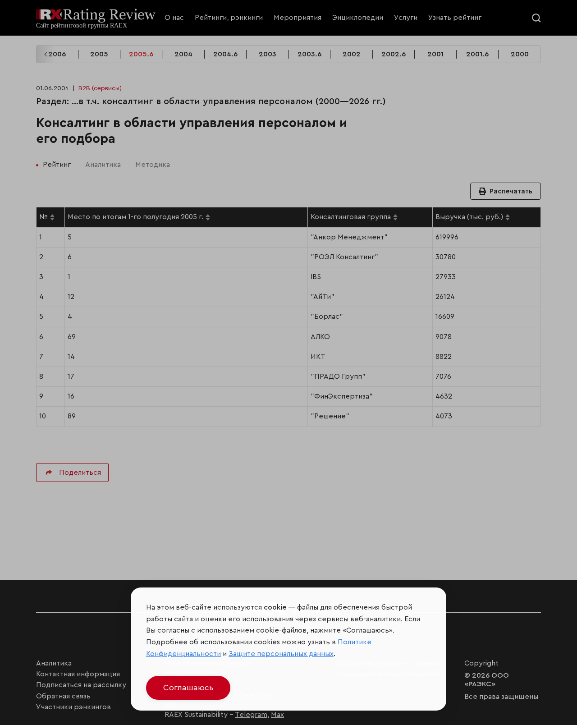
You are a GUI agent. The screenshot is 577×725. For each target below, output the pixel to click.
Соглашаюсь (188, 688)
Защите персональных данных (281, 653)
